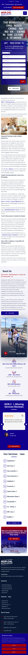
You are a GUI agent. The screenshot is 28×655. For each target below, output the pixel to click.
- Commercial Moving (6, 587)
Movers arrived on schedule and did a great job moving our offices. (14, 420)
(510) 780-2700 (17, 353)
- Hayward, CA (4, 600)
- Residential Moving (6, 585)
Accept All (14, 645)
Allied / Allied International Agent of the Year (11, 4)
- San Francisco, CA (5, 604)
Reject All (14, 652)
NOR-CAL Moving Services (7, 102)
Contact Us (12, 1)
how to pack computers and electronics (11, 201)
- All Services (4, 592)
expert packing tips (9, 169)
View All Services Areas (14, 523)
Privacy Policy (22, 641)
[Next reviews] (26, 424)
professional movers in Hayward (9, 235)
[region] (14, 644)
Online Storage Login (18, 7)
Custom (14, 648)
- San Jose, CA (4, 602)
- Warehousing (4, 590)
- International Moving (6, 588)
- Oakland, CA (4, 606)
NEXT (22, 81)
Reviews (17, 1)
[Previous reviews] (1, 424)
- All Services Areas (5, 608)
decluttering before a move (12, 209)
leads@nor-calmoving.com (9, 627)
